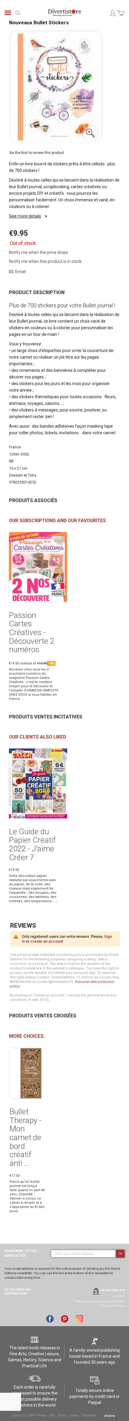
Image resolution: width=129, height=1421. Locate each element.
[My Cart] (120, 17)
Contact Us (19, 1415)
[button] (90, 133)
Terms (61, 1415)
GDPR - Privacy (37, 1415)
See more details (25, 216)
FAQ (51, 1415)
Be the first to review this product (37, 153)
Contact (74, 1415)
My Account (112, 13)
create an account (46, 941)
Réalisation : (90, 1415)
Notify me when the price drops (38, 252)
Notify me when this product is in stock (45, 261)
